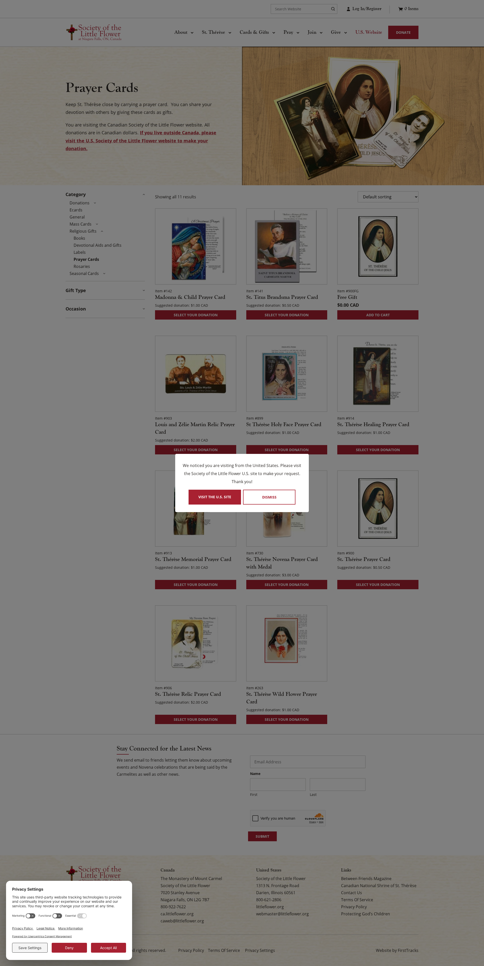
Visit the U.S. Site (214, 496)
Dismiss (269, 497)
